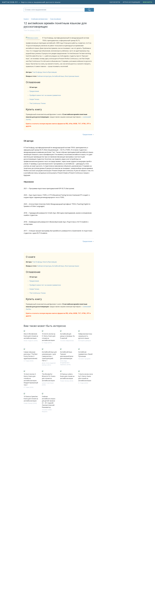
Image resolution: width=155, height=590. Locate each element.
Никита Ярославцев (50, 72)
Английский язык (58, 76)
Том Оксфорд (37, 72)
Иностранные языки (72, 76)
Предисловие (34, 91)
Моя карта (147, 2)
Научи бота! (115, 2)
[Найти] (89, 10)
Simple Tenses (34, 99)
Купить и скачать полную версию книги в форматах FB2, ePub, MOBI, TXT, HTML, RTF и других (58, 125)
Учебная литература (44, 76)
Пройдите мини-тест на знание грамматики (45, 95)
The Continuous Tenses (37, 103)
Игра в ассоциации (131, 2)
